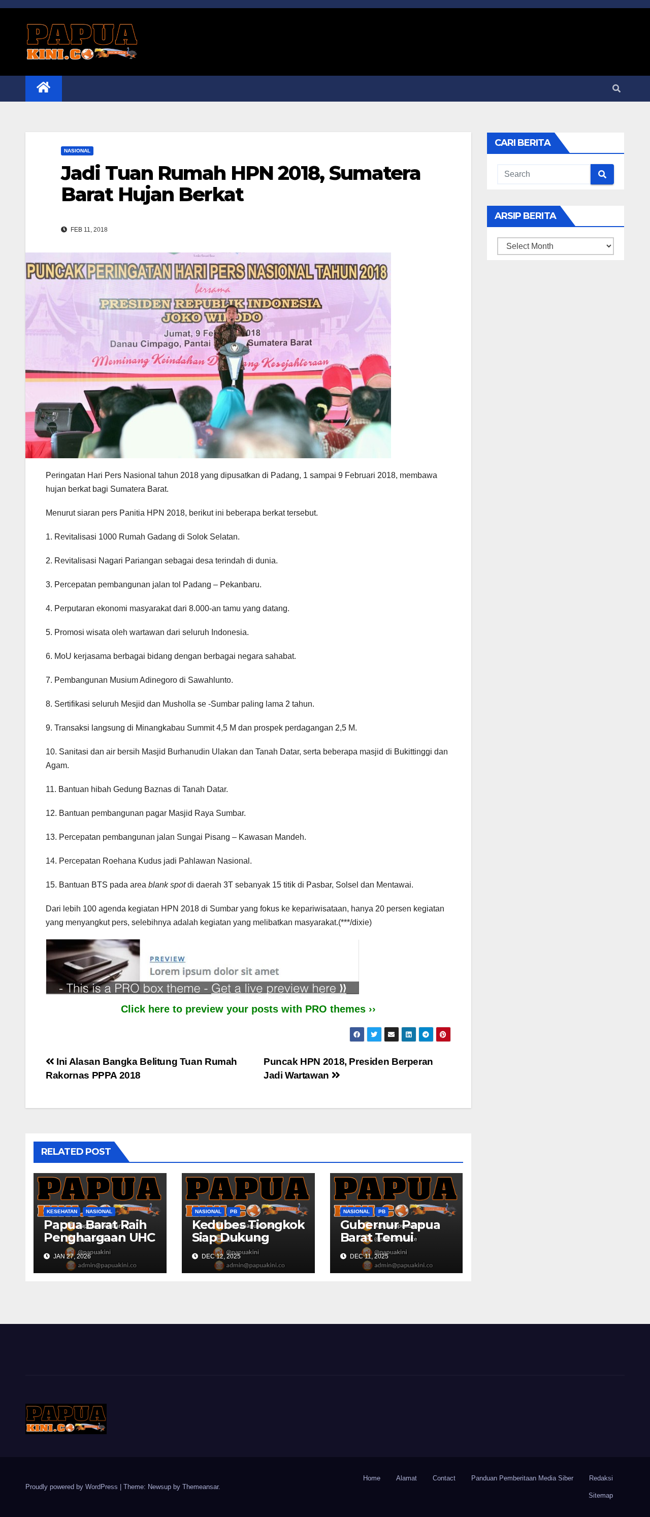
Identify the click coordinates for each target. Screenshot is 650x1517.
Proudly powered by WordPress (72, 1487)
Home (371, 1478)
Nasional (77, 150)
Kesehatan (62, 1211)
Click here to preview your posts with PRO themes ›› (248, 1009)
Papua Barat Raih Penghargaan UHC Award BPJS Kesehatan (99, 1243)
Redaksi (601, 1478)
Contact (444, 1478)
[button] (616, 88)
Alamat (406, 1478)
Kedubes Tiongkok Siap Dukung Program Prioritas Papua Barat (248, 1243)
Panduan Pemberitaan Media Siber (522, 1478)
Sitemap (601, 1495)
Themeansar (200, 1487)
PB (233, 1211)
